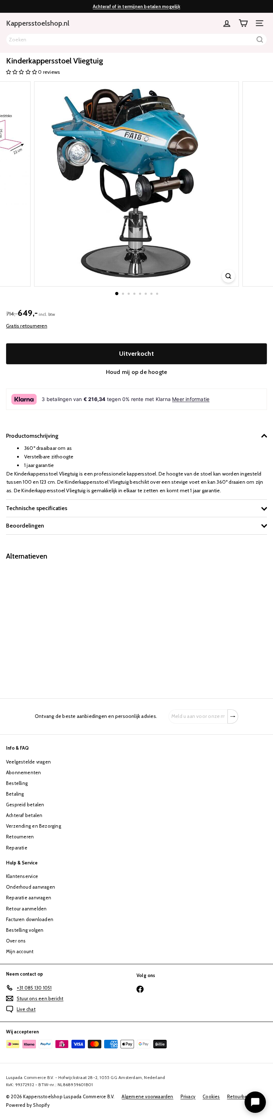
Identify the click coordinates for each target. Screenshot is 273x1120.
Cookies (211, 1096)
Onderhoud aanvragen (30, 887)
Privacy (188, 1096)
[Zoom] (228, 276)
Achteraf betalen (24, 815)
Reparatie (16, 848)
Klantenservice (22, 876)
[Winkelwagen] (243, 23)
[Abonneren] (233, 716)
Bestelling (17, 783)
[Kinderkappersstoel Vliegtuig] (50, 625)
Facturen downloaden (29, 919)
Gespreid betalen (25, 804)
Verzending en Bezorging (33, 826)
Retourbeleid (241, 1096)
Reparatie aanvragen (28, 897)
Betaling (15, 794)
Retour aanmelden (26, 908)
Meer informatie (190, 399)
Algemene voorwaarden (147, 1096)
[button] (22, 72)
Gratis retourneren (26, 326)
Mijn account (20, 951)
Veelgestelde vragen (28, 762)
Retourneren (20, 836)
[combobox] (136, 40)
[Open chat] (255, 1102)
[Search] (260, 40)
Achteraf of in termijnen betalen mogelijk (136, 6)
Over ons (16, 941)
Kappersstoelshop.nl (37, 23)
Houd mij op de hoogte (136, 372)
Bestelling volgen (25, 930)
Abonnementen (23, 772)
